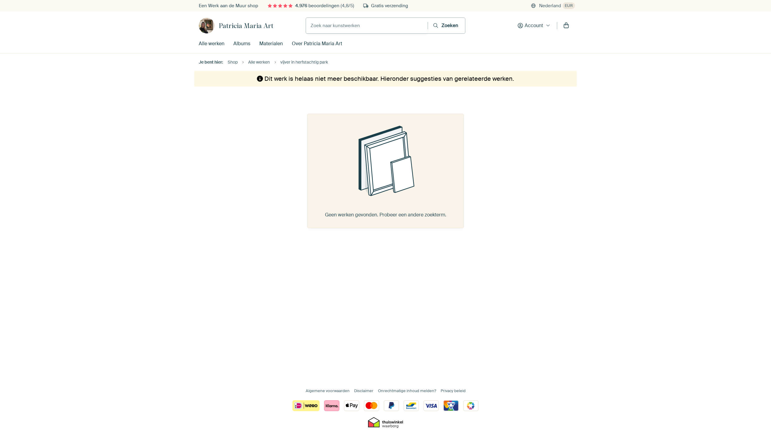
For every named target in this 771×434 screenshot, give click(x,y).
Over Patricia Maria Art (317, 43)
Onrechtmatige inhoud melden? (407, 390)
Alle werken (211, 43)
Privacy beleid (453, 390)
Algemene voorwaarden (328, 390)
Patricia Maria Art (246, 26)
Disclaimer (363, 390)
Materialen (271, 43)
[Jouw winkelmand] (566, 26)
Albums (241, 43)
